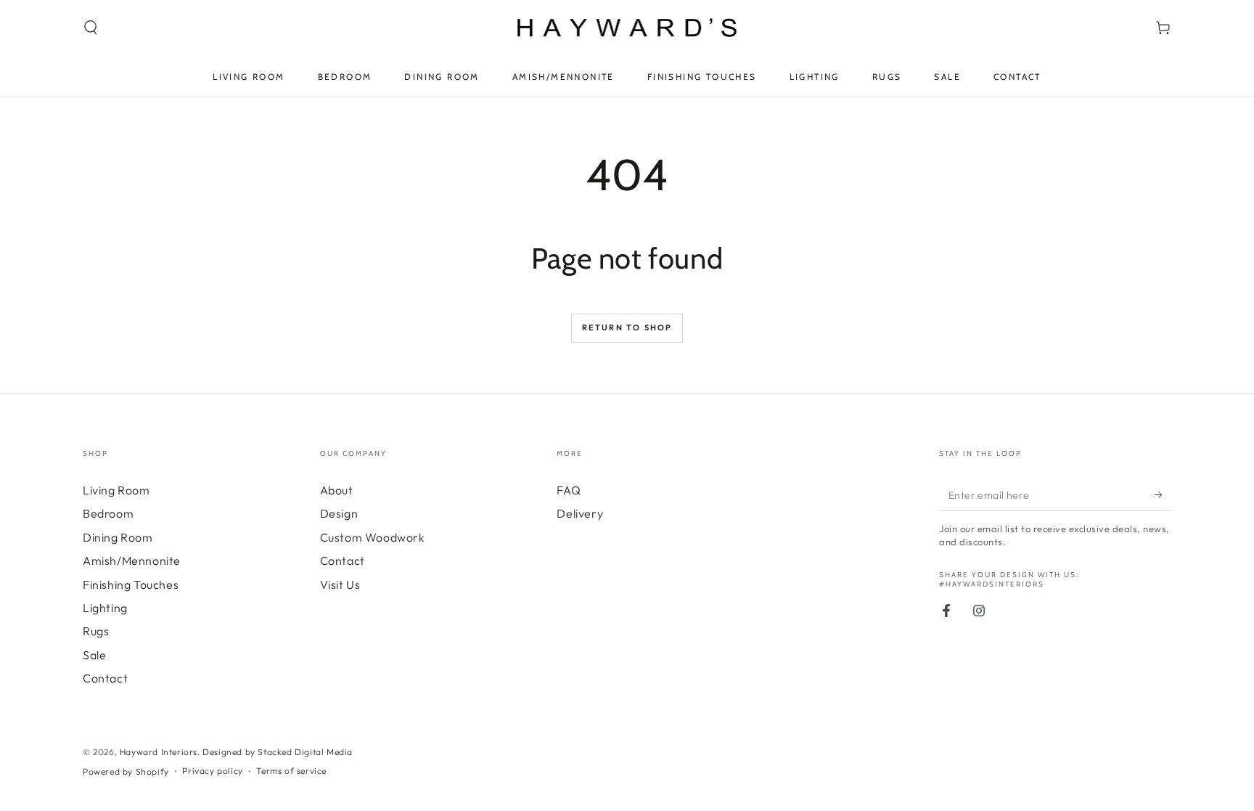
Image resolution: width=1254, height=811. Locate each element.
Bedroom (108, 513)
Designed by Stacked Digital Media (277, 751)
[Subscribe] (1163, 494)
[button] (91, 28)
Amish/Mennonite (132, 560)
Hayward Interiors (158, 751)
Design (339, 513)
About (336, 490)
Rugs (96, 631)
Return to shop (627, 327)
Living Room (116, 490)
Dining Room (118, 537)
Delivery (580, 513)
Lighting (105, 607)
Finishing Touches (131, 584)
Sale (94, 655)
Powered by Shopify (126, 771)
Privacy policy (212, 770)
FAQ (569, 490)
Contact (105, 678)
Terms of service (291, 770)
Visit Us (340, 584)
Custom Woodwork (372, 537)
